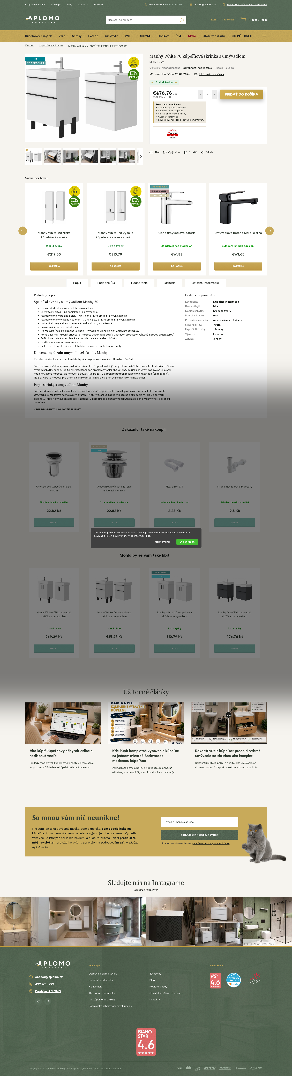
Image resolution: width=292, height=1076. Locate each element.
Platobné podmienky (101, 980)
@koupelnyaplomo (146, 889)
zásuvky (218, 329)
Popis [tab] (77, 283)
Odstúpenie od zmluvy (102, 999)
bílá (215, 306)
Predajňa (98, 4)
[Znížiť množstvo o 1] (200, 94)
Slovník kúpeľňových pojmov (166, 993)
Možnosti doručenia (211, 74)
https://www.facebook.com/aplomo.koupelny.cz (38, 1000)
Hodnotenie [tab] (139, 283)
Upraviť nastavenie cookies (107, 1068)
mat (215, 315)
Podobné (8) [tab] (106, 283)
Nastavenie (162, 542)
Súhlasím (188, 541)
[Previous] (22, 231)
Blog (69, 4)
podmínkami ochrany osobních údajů (210, 843)
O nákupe (56, 4)
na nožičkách (72, 312)
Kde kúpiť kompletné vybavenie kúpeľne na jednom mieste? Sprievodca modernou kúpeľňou (145, 756)
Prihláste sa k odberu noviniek (199, 835)
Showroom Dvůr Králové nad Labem (247, 4)
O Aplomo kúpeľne (35, 4)
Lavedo (218, 334)
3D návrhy (155, 973)
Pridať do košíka (241, 94)
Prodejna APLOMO (48, 991)
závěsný (236, 320)
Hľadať (182, 20)
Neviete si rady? (159, 986)
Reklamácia (95, 986)
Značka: (224, 67)
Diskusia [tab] (169, 283)
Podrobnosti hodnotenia (197, 67)
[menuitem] (38, 36)
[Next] (269, 231)
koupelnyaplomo (47, 1000)
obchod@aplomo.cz (49, 977)
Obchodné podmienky (102, 993)
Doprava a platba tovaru (103, 973)
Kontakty (83, 4)
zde (148, 535)
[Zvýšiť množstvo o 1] (214, 94)
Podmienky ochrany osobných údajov (110, 1006)
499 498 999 (44, 984)
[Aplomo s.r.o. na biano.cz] (146, 1041)
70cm (217, 324)
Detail (54, 522)
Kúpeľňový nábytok (226, 301)
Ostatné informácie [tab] (205, 283)
